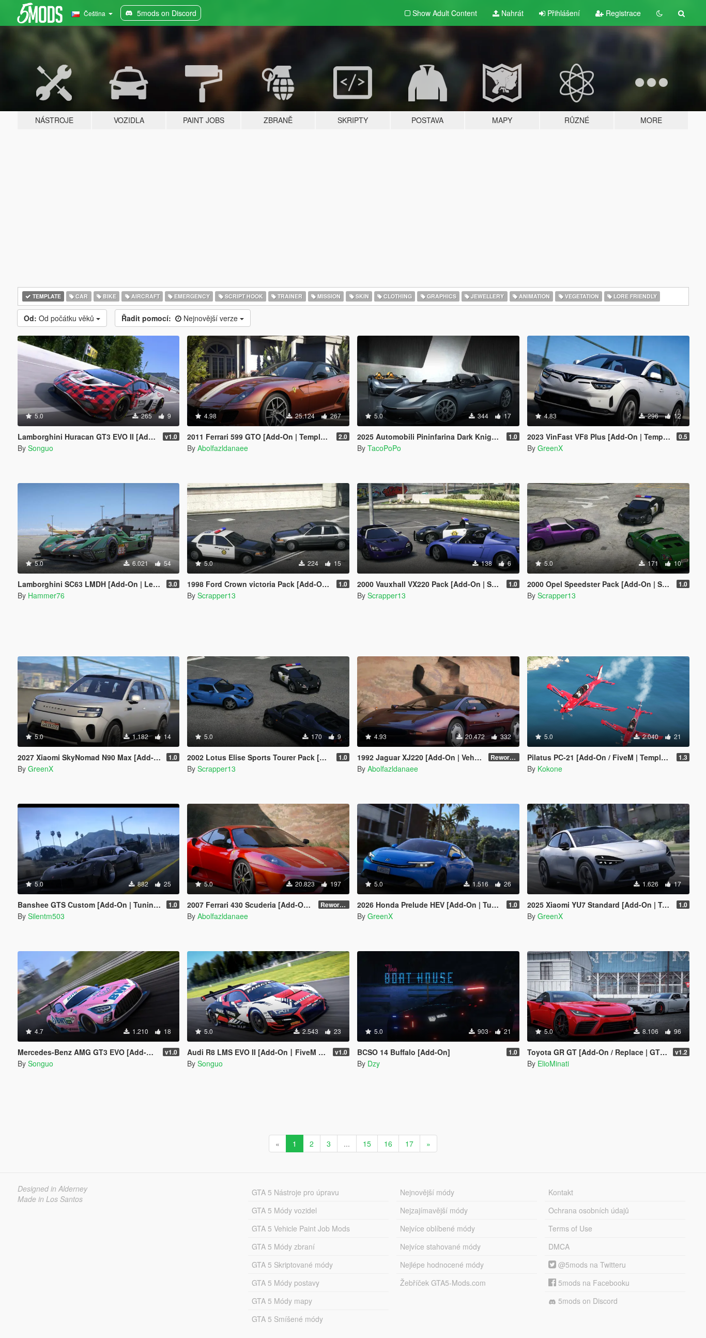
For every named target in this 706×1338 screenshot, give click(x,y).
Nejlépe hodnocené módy (442, 1264)
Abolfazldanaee (222, 448)
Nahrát (511, 13)
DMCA (559, 1246)
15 (367, 1143)
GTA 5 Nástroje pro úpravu (295, 1192)
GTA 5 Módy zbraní (283, 1246)
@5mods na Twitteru (591, 1264)
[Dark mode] (659, 13)
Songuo (40, 448)
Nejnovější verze (180, 318)
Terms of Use (570, 1228)
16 (388, 1143)
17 (409, 1143)
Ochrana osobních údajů (588, 1210)
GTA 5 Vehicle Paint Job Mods (301, 1228)
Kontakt (560, 1192)
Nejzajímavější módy (434, 1210)
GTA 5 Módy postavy (285, 1282)
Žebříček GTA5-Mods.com (443, 1282)
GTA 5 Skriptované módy (292, 1264)
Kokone (550, 768)
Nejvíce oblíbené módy (437, 1228)
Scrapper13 (216, 595)
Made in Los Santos (50, 1199)
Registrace (622, 13)
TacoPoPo (384, 448)
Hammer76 (46, 595)
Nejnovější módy (427, 1192)
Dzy (373, 1063)
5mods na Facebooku (593, 1282)
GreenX (550, 448)
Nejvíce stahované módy (440, 1246)
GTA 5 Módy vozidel (284, 1210)
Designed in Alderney (52, 1188)
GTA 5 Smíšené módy (287, 1319)
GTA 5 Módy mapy (282, 1301)
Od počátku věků (60, 318)
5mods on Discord (587, 1301)
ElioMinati (553, 1063)
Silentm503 (46, 916)
